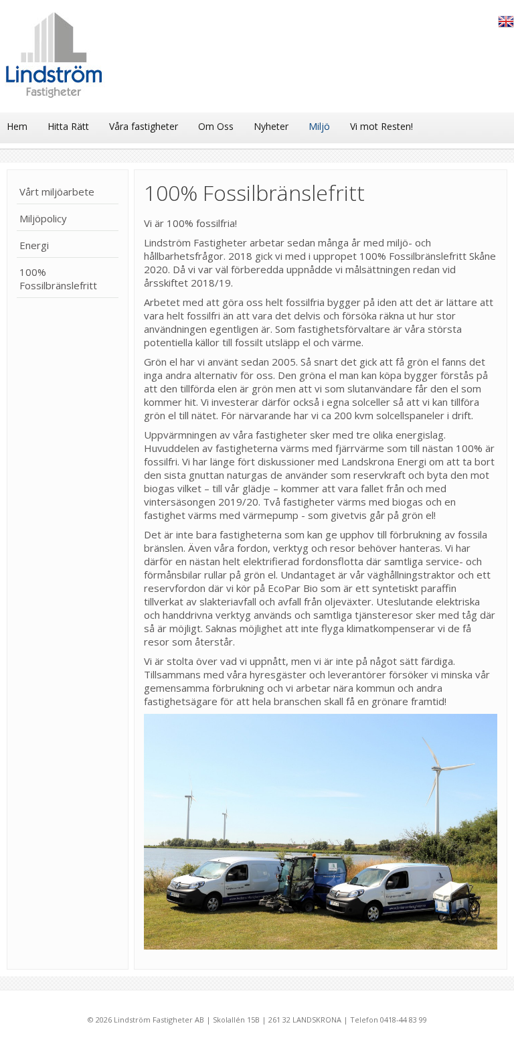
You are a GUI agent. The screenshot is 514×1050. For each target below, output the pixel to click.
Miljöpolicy (43, 218)
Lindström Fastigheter (55, 59)
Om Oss (216, 126)
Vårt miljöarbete (56, 191)
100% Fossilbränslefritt (58, 278)
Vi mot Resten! (381, 126)
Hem (17, 126)
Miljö (319, 126)
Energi (34, 245)
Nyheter (271, 126)
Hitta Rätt (68, 126)
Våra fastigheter (143, 126)
